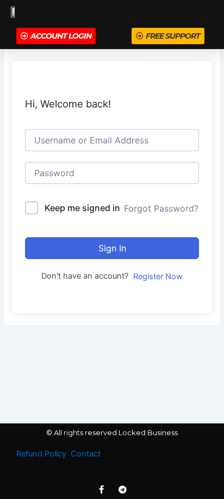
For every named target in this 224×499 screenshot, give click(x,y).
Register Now (158, 276)
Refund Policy (41, 454)
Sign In (112, 248)
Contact (86, 454)
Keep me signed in (82, 207)
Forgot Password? (161, 208)
